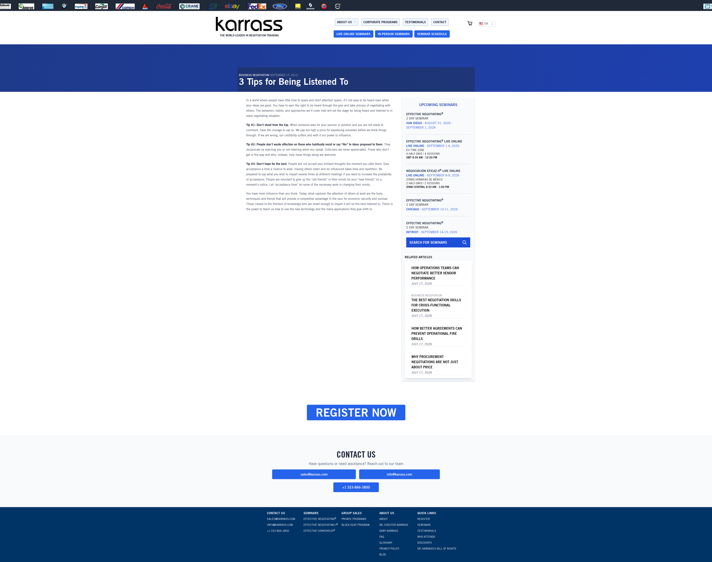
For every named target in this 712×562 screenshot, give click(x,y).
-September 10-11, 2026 (432, 209)
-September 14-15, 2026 (431, 232)
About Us (344, 22)
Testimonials (415, 22)
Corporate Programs (380, 22)
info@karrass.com (399, 474)
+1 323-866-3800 (356, 487)
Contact (439, 22)
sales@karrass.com (314, 474)
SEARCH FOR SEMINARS (428, 242)
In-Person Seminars (394, 34)
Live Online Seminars (353, 34)
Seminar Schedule (432, 34)
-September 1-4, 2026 (432, 146)
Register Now (356, 412)
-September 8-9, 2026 (432, 175)
